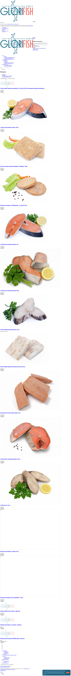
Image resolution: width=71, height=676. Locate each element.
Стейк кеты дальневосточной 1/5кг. (9, 290)
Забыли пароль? (35, 45)
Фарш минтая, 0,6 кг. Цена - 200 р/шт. (10, 611)
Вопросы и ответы (5, 30)
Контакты (4, 31)
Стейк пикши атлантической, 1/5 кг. (10, 329)
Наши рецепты (6, 661)
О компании (4, 27)
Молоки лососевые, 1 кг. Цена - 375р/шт (10, 624)
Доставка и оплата (5, 28)
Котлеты (3, 74)
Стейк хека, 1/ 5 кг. (5, 505)
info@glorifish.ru (3, 670)
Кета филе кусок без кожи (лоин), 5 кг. (10, 412)
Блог (3, 660)
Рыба (5, 656)
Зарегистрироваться (42, 48)
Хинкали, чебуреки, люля (6, 76)
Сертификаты (6, 653)
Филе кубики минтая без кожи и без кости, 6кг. (12, 366)
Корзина (34, 37)
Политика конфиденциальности (5, 666)
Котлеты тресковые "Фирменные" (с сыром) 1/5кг (13, 205)
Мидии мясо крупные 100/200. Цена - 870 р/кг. (12, 638)
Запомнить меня (36, 46)
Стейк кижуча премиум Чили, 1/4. (9, 244)
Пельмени (4, 75)
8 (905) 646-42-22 (35, 49)
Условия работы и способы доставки (10, 655)
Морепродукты (6, 658)
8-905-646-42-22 (12, 669)
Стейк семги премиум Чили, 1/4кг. (9, 127)
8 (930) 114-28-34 (30, 25)
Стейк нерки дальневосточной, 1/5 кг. (10, 459)
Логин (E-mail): (35, 43)
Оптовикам (4, 29)
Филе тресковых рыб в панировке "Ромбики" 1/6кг (13, 166)
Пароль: (34, 44)
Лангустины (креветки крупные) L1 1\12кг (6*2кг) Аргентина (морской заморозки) (22, 88)
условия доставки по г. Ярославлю (12, 24)
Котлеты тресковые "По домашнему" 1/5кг (11, 597)
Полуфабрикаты (7, 657)
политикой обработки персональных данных (55, 672)
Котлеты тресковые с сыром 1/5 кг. (9, 551)
